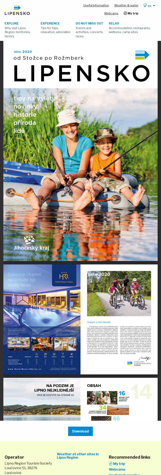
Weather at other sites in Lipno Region (78, 456)
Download (80, 431)
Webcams (117, 469)
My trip (119, 464)
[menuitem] (148, 6)
